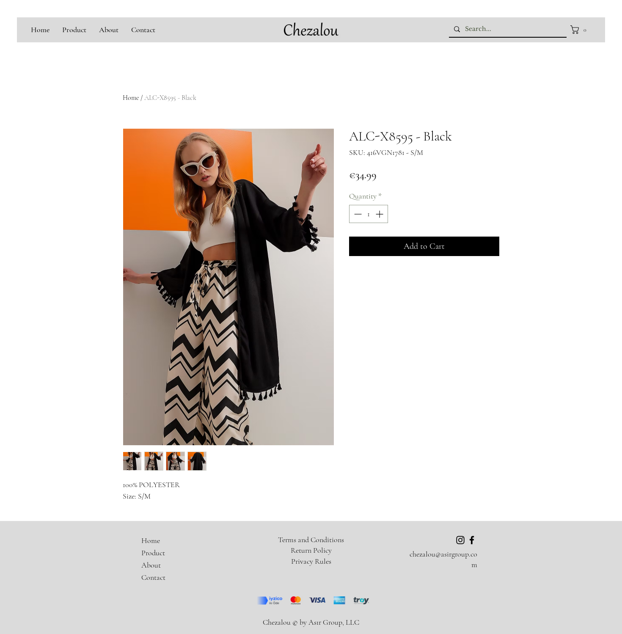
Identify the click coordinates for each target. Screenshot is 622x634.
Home (131, 98)
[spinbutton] (368, 214)
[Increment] (380, 214)
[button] (580, 29)
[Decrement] (356, 214)
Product (153, 552)
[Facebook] (471, 540)
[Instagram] (460, 540)
